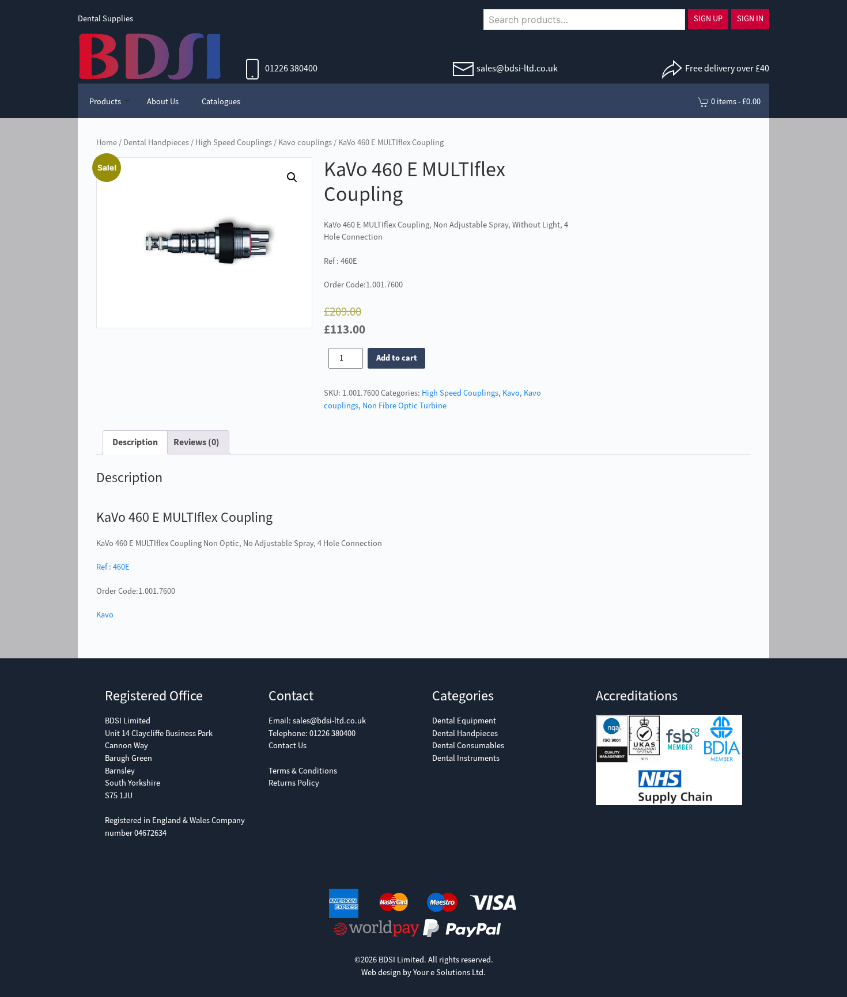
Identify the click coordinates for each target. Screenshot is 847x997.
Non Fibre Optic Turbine (404, 405)
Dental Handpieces (156, 142)
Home (106, 142)
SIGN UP (708, 18)
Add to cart (396, 357)
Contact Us (288, 745)
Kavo (511, 393)
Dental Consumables (468, 745)
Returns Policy (294, 783)
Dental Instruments (466, 758)
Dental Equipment (464, 720)
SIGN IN (750, 18)
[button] (292, 177)
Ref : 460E (113, 567)
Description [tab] (135, 442)
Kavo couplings (305, 142)
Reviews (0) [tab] (196, 442)
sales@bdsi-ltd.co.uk (517, 68)
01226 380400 (290, 68)
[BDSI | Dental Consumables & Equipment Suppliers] (150, 55)
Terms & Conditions (303, 770)
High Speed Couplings (233, 142)
